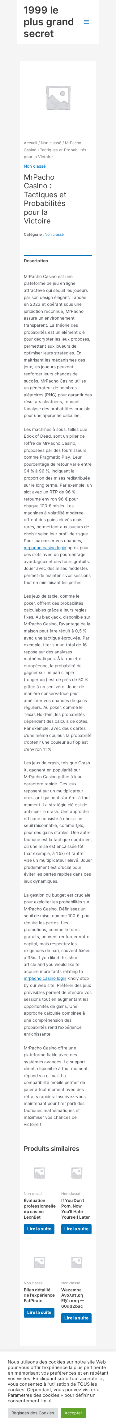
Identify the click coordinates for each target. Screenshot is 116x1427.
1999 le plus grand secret (49, 22)
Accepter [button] (73, 1412)
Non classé (51, 143)
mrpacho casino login (45, 547)
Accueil (30, 143)
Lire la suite (39, 1228)
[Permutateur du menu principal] (86, 22)
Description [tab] (36, 260)
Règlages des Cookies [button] (32, 1412)
